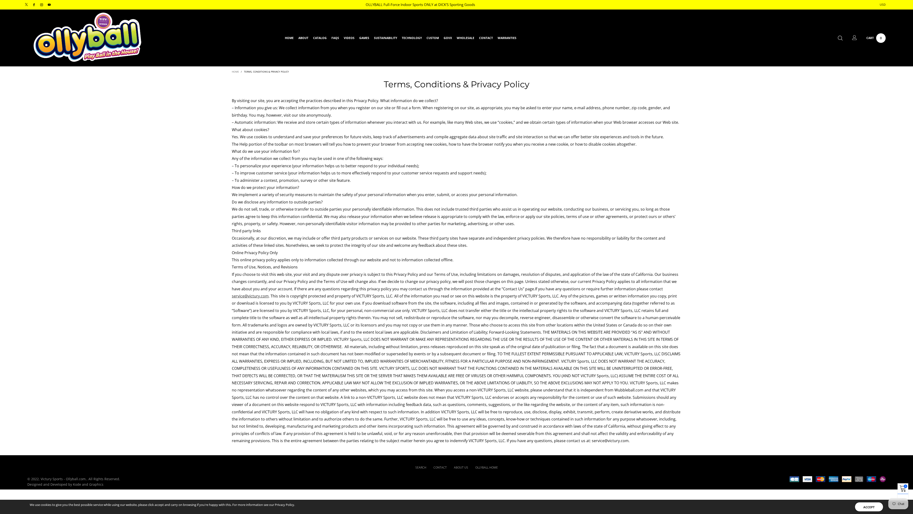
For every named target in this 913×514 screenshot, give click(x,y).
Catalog (320, 38)
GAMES (364, 38)
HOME (289, 38)
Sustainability (385, 38)
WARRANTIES (507, 38)
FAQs (335, 38)
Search (420, 467)
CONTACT (486, 38)
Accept (869, 507)
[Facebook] (34, 5)
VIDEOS (349, 38)
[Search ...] (840, 38)
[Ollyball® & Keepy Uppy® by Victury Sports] (87, 37)
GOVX (448, 38)
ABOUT (303, 38)
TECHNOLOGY (412, 38)
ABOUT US (461, 467)
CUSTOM (433, 38)
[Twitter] (26, 5)
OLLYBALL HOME (486, 467)
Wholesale (465, 38)
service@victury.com (250, 296)
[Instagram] (41, 5)
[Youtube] (49, 5)
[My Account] (854, 38)
